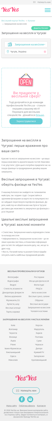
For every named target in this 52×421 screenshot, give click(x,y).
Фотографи (13, 277)
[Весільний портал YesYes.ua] (10, 10)
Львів (13, 341)
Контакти (41, 406)
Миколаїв (13, 360)
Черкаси (39, 344)
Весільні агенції (13, 308)
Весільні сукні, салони (39, 296)
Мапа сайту (11, 406)
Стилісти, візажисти (13, 288)
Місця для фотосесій (39, 281)
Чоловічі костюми (39, 311)
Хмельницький (13, 352)
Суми (39, 341)
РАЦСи (39, 288)
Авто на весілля (39, 292)
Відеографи (13, 281)
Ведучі (13, 285)
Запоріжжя (39, 356)
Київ (13, 325)
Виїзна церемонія (13, 296)
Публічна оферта (27, 406)
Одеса (13, 356)
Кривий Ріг (39, 352)
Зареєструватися (26, 121)
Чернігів (13, 333)
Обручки (39, 300)
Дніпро (39, 348)
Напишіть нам (44, 2)
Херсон (39, 325)
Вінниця (13, 337)
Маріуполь (39, 329)
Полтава (39, 337)
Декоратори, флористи (13, 292)
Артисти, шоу (13, 304)
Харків (39, 333)
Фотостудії (39, 285)
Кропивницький (39, 360)
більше (40, 115)
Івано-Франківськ (13, 348)
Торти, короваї (13, 312)
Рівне (13, 344)
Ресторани (39, 277)
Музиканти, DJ (13, 300)
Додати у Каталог (41, 28)
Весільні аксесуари (39, 304)
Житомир (13, 329)
